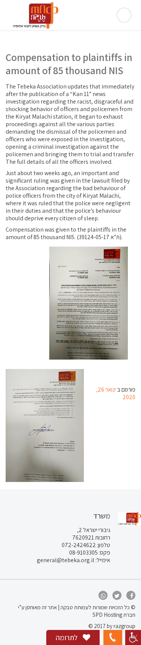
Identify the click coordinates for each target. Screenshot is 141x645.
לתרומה (67, 637)
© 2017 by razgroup (111, 626)
